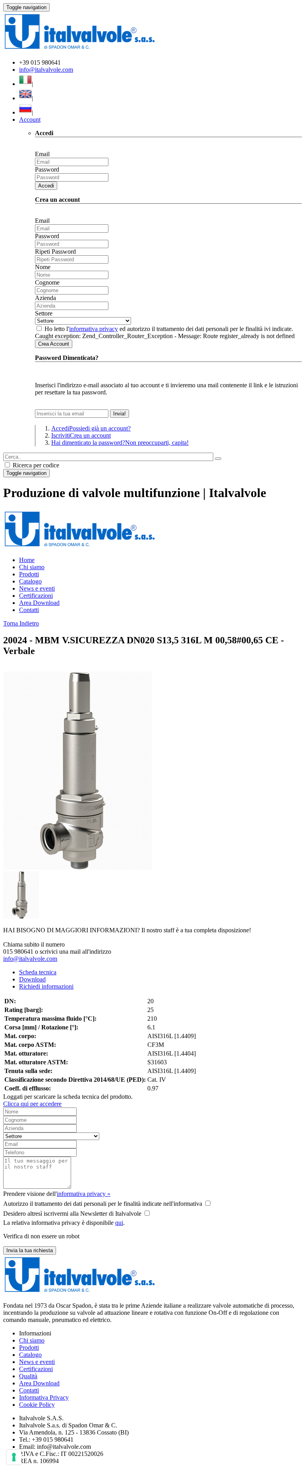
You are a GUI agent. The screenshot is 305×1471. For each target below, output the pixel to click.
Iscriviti (81, 435)
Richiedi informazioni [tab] (46, 986)
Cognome (47, 282)
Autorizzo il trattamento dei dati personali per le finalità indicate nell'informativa (102, 1203)
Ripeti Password (55, 251)
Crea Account (53, 344)
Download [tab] (32, 979)
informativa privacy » (83, 1193)
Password (47, 169)
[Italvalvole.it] (79, 546)
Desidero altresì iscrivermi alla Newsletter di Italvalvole (72, 1213)
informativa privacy (93, 328)
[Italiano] (25, 83)
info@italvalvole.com (46, 69)
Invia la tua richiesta (29, 1250)
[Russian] (25, 112)
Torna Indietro (21, 623)
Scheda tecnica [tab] (37, 972)
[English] (25, 98)
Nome (42, 267)
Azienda (45, 298)
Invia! (119, 414)
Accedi (46, 186)
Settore (43, 313)
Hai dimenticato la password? (120, 442)
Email (42, 154)
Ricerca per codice (35, 465)
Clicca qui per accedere (32, 1103)
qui (119, 1222)
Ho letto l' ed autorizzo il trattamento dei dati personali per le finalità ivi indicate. (168, 328)
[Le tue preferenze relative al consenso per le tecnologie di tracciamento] (13, 1457)
